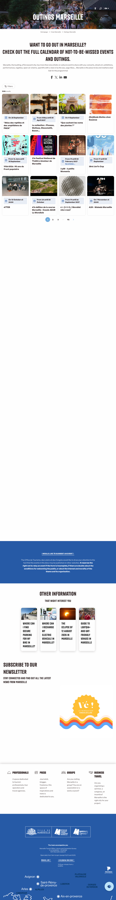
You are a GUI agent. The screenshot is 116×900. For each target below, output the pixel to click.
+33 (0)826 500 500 (65, 860)
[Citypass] (90, 8)
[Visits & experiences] (92, 8)
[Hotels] (88, 8)
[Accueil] (86, 8)
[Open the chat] (109, 886)
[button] (100, 8)
